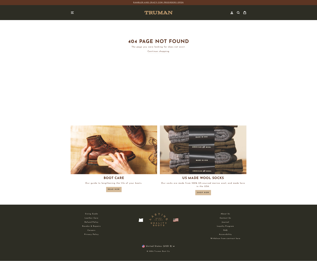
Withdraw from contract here (225, 238)
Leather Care (91, 218)
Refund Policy (92, 222)
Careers (91, 230)
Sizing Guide (91, 214)
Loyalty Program (225, 226)
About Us (225, 214)
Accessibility (225, 234)
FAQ (225, 230)
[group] (158, 2)
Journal (225, 222)
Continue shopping (159, 51)
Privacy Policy (91, 234)
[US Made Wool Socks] (203, 149)
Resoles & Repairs (91, 226)
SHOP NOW (203, 192)
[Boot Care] (114, 149)
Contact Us (225, 218)
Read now (114, 189)
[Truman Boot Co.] (158, 12)
